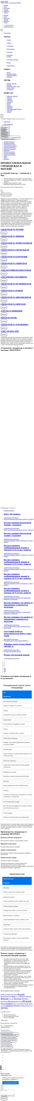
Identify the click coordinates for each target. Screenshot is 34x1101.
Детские (17, 996)
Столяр (2, 1005)
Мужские (26, 1001)
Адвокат (8, 994)
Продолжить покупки (10, 1083)
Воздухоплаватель (6, 996)
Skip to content (4, 1)
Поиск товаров (7, 119)
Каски (5, 157)
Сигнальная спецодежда (10, 146)
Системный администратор (24, 1003)
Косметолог (4, 1001)
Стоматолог (9, 1006)
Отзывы (6, 9)
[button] (6, 1043)
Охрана (9, 1003)
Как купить (7, 8)
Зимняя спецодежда (9, 143)
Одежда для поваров (9, 153)
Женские (4, 998)
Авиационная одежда (9, 154)
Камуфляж (6, 150)
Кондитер (25, 999)
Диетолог (22, 996)
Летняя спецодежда (9, 141)
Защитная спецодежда (10, 147)
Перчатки (6, 159)
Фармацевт (16, 1005)
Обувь (5, 156)
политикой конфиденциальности (20, 1052)
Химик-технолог (25, 1005)
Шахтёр (31, 1005)
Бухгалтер (14, 994)
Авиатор (3, 994)
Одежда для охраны (9, 152)
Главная (6, 5)
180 (5, 668)
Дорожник (28, 996)
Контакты (6, 11)
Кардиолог (18, 999)
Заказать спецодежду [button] (12, 517)
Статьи (6, 12)
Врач (13, 996)
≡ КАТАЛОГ (7, 33)
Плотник (14, 1003)
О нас (5, 7)
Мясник (3, 1003)
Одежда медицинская (9, 149)
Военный (21, 994)
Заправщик (11, 998)
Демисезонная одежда (10, 144)
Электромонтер (4, 1007)
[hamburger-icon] (2, 30)
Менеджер (19, 1001)
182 (5, 671)
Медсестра (12, 1001)
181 (5, 670)
